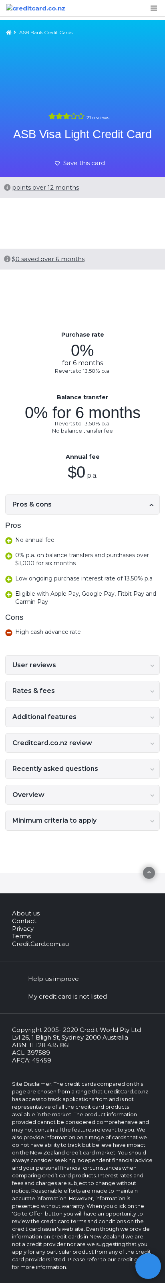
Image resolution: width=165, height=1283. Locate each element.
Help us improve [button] (53, 979)
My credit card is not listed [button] (67, 996)
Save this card (83, 163)
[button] (148, 1266)
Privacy (23, 928)
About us (26, 913)
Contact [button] (24, 921)
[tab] (82, 504)
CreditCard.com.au (40, 944)
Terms (21, 936)
